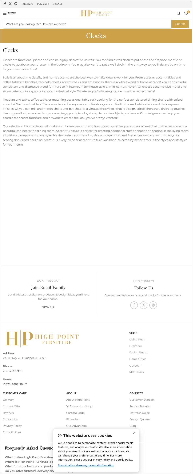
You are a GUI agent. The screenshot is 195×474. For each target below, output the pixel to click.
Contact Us (10, 419)
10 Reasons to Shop (79, 406)
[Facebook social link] (5, 4)
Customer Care (15, 393)
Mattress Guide (139, 413)
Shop (133, 333)
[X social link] (10, 4)
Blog (132, 426)
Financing (73, 419)
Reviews (8, 413)
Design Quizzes (139, 419)
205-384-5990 (12, 371)
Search (180, 24)
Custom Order (76, 413)
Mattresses (136, 372)
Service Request (140, 406)
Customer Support (141, 399)
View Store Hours (15, 384)
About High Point (78, 399)
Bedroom (135, 346)
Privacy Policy (12, 426)
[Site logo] (96, 13)
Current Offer (12, 406)
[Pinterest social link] (15, 4)
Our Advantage (76, 426)
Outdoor (135, 365)
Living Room (137, 339)
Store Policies (12, 432)
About (71, 393)
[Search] (178, 13)
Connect (136, 393)
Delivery (8, 399)
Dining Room (138, 352)
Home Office (137, 359)
